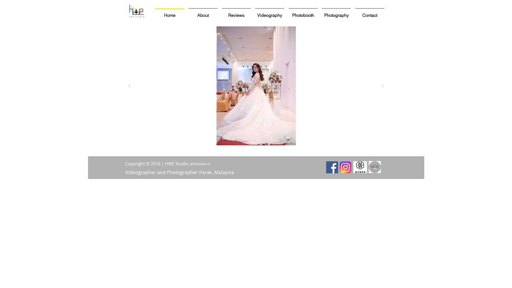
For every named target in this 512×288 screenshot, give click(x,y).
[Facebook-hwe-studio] (332, 167)
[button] (256, 85)
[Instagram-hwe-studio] (345, 167)
